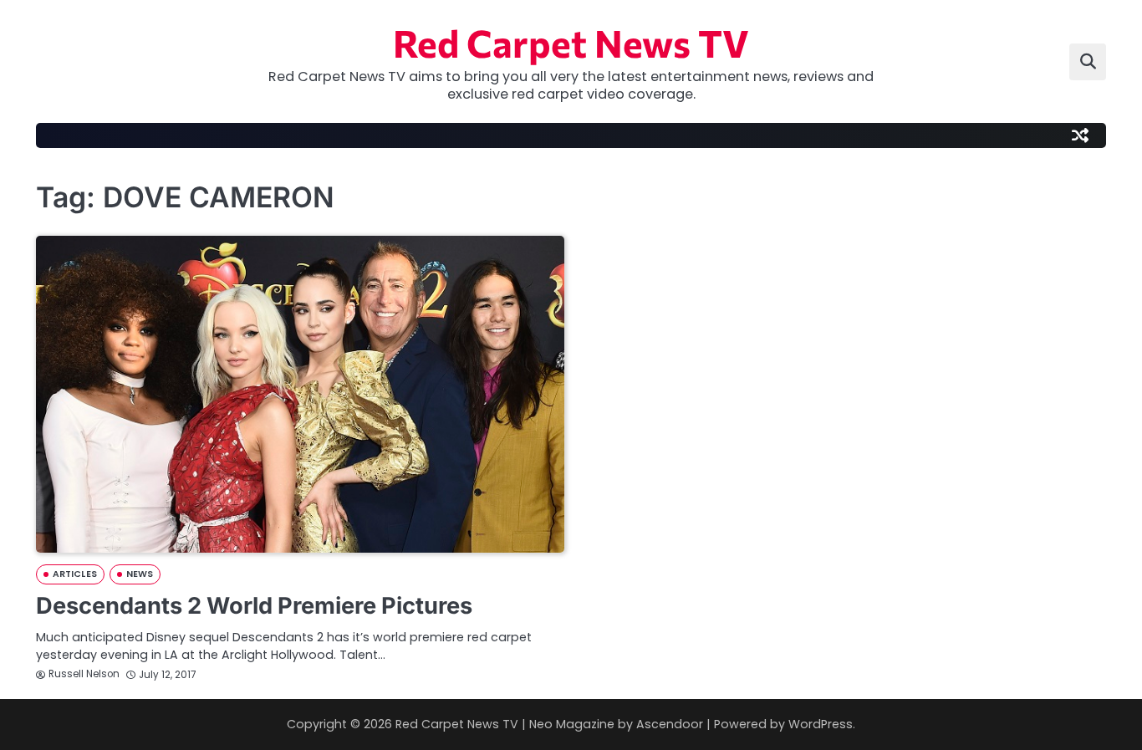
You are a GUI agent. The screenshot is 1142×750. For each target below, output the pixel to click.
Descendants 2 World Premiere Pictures (254, 606)
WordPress (820, 724)
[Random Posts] (1080, 135)
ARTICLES (75, 574)
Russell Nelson (84, 674)
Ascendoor (669, 724)
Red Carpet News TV (571, 42)
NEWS (139, 574)
